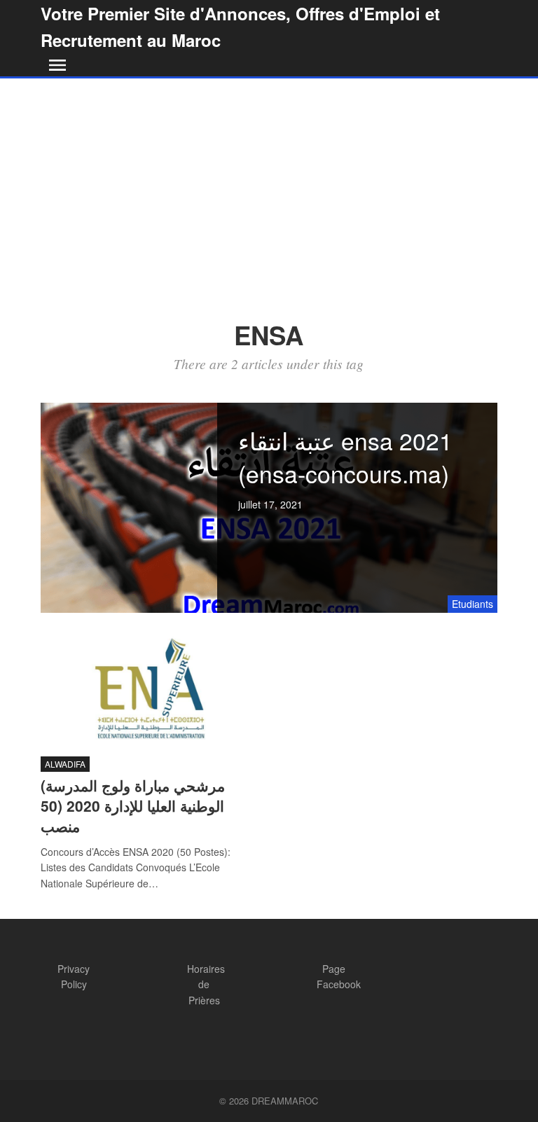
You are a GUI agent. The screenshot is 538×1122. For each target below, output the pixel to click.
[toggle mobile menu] (55, 65)
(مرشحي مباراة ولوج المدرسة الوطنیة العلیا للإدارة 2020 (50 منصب (133, 806)
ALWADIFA (65, 764)
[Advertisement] (269, 183)
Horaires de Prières (206, 984)
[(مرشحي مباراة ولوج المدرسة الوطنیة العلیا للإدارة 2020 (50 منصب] (149, 688)
